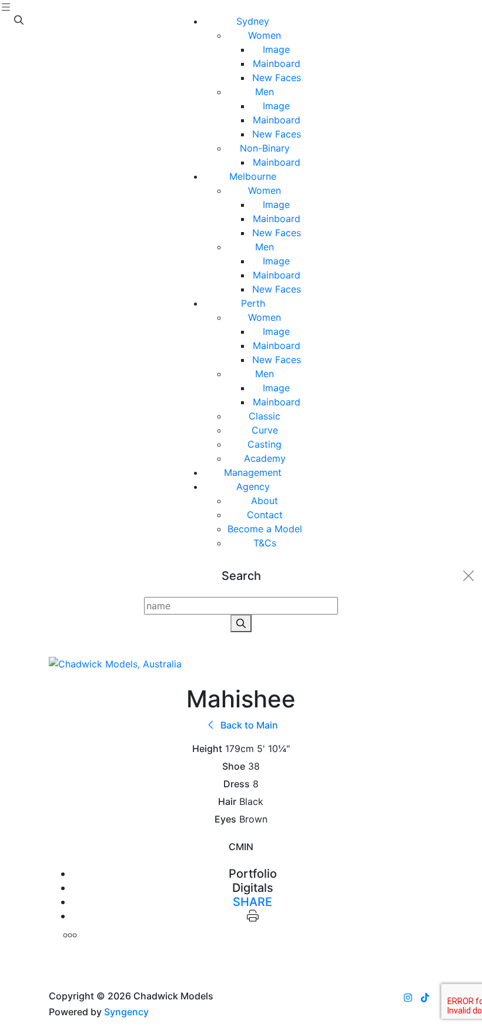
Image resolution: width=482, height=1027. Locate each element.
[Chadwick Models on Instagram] (408, 997)
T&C (264, 543)
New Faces (276, 77)
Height (207, 748)
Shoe (233, 766)
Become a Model (264, 529)
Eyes (225, 819)
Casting (264, 444)
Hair (227, 801)
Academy (265, 458)
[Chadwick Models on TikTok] (425, 997)
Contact (265, 515)
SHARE (252, 902)
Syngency (126, 1012)
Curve (265, 430)
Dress (236, 784)
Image (276, 49)
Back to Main (248, 725)
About (264, 500)
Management (253, 472)
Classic (264, 416)
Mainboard (276, 63)
